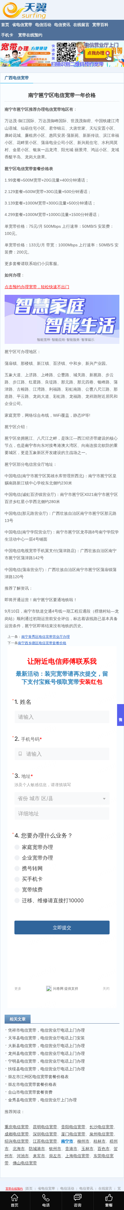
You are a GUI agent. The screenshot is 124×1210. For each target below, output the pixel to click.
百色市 (103, 1148)
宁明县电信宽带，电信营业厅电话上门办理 (46, 1061)
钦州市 (55, 1148)
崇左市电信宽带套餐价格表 (32, 1084)
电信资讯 (86, 1188)
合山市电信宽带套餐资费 (30, 1092)
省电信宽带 (46, 1188)
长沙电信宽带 (101, 1127)
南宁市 (31, 445)
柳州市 (83, 1141)
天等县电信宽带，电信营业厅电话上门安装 (46, 1038)
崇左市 (55, 1156)
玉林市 (87, 1148)
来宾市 (39, 1156)
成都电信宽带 (17, 1134)
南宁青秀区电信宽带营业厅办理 (45, 637)
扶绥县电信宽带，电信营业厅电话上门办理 (46, 1069)
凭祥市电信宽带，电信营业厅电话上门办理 (46, 1030)
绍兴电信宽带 (17, 1141)
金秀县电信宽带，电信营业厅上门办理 (42, 1100)
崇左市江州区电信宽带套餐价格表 (38, 1076)
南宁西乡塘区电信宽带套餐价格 (42, 643)
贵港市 (71, 1148)
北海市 (19, 1148)
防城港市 (37, 1148)
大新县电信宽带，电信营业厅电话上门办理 (46, 1045)
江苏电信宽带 (45, 1141)
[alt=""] (30, 9)
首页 (29, 1188)
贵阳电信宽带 (73, 1127)
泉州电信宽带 (101, 1134)
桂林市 (99, 1141)
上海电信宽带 (77, 1156)
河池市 (23, 1156)
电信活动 (67, 1188)
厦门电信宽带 (73, 1134)
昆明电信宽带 (45, 1127)
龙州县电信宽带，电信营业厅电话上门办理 (46, 1053)
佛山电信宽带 (25, 1163)
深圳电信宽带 (45, 1134)
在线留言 (105, 1188)
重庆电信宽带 (17, 1127)
